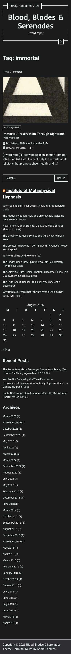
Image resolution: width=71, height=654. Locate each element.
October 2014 (10, 579)
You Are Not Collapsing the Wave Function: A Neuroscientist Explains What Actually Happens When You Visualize (35, 383)
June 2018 (9, 504)
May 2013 (8, 616)
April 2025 (8, 447)
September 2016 (12, 522)
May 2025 (8, 441)
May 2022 (8, 485)
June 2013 (9, 610)
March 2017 (9, 510)
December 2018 (11, 497)
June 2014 (9, 597)
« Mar (6, 349)
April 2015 (8, 554)
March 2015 (9, 560)
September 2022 (12, 466)
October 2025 (10, 428)
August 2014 (10, 585)
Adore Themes (46, 649)
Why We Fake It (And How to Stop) (22, 255)
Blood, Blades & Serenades (35, 21)
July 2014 (8, 591)
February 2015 (11, 566)
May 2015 (8, 547)
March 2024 (9, 460)
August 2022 (10, 472)
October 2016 (10, 516)
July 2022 (8, 478)
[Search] (61, 41)
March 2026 (9, 416)
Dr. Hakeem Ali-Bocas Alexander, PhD (27, 143)
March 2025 (9, 453)
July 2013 (8, 604)
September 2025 (12, 435)
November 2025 (12, 422)
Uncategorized (12, 127)
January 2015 (11, 572)
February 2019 (11, 491)
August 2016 (10, 529)
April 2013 (8, 623)
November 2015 (12, 541)
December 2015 (11, 535)
